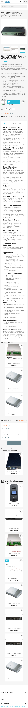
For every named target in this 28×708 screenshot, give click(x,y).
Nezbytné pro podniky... (14, 578)
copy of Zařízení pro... (14, 528)
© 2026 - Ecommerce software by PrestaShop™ (13, 706)
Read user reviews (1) (8, 116)
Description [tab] (7, 124)
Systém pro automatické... (14, 363)
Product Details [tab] (17, 124)
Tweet (9, 109)
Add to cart (13, 102)
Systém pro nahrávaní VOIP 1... (14, 471)
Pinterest (13, 109)
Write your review (21, 116)
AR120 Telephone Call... (14, 503)
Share (6, 109)
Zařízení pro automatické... (14, 628)
